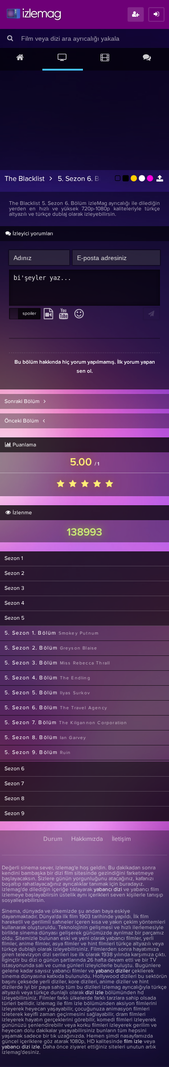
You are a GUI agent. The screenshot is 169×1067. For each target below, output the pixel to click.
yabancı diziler (113, 971)
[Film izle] (105, 58)
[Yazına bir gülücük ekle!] (79, 314)
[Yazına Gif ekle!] (48, 314)
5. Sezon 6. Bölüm (86, 178)
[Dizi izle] (62, 58)
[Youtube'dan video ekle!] (64, 314)
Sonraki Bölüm (23, 401)
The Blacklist (25, 178)
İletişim (121, 839)
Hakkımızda (87, 839)
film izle (133, 1041)
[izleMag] (34, 14)
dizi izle (94, 993)
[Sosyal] (147, 58)
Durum (52, 839)
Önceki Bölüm (22, 421)
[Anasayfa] (20, 58)
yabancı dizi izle (21, 1047)
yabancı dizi (108, 889)
